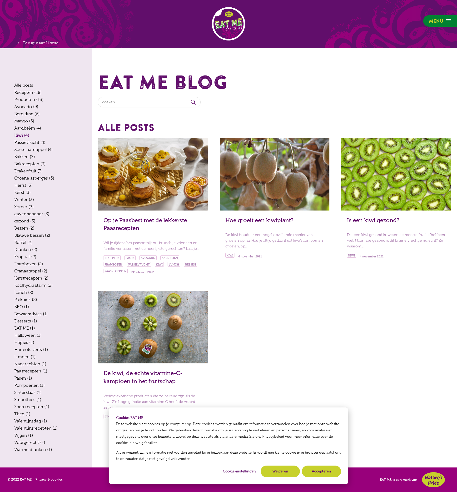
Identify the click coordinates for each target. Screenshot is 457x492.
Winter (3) (24, 199)
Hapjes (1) (24, 342)
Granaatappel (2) (30, 271)
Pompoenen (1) (29, 385)
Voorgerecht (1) (29, 442)
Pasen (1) (23, 378)
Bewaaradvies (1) (31, 313)
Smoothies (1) (27, 399)
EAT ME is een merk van (398, 480)
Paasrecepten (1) (30, 371)
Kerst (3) (22, 192)
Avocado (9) (26, 106)
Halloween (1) (28, 335)
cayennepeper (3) (32, 213)
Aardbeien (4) (27, 128)
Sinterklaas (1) (28, 392)
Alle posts (23, 85)
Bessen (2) (24, 228)
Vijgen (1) (23, 435)
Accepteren (321, 471)
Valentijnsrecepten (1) (36, 428)
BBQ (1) (21, 306)
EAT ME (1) (24, 328)
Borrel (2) (23, 242)
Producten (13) (29, 99)
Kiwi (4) (21, 135)
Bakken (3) (24, 156)
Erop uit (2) (25, 256)
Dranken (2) (25, 249)
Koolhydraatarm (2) (33, 285)
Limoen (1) (25, 356)
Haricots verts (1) (31, 349)
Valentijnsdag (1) (30, 421)
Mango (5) (24, 121)
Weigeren (280, 471)
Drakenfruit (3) (28, 171)
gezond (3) (24, 221)
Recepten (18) (28, 92)
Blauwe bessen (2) (32, 235)
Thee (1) (22, 414)
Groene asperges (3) (34, 178)
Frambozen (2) (28, 263)
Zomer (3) (24, 206)
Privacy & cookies (49, 480)
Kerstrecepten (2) (31, 278)
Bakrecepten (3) (30, 163)
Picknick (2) (25, 299)
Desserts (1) (25, 321)
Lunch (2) (23, 292)
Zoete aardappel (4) (33, 149)
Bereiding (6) (27, 113)
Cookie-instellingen (239, 471)
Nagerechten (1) (30, 363)
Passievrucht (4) (29, 142)
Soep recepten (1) (31, 406)
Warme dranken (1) (33, 449)
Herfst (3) (23, 185)
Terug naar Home (40, 43)
